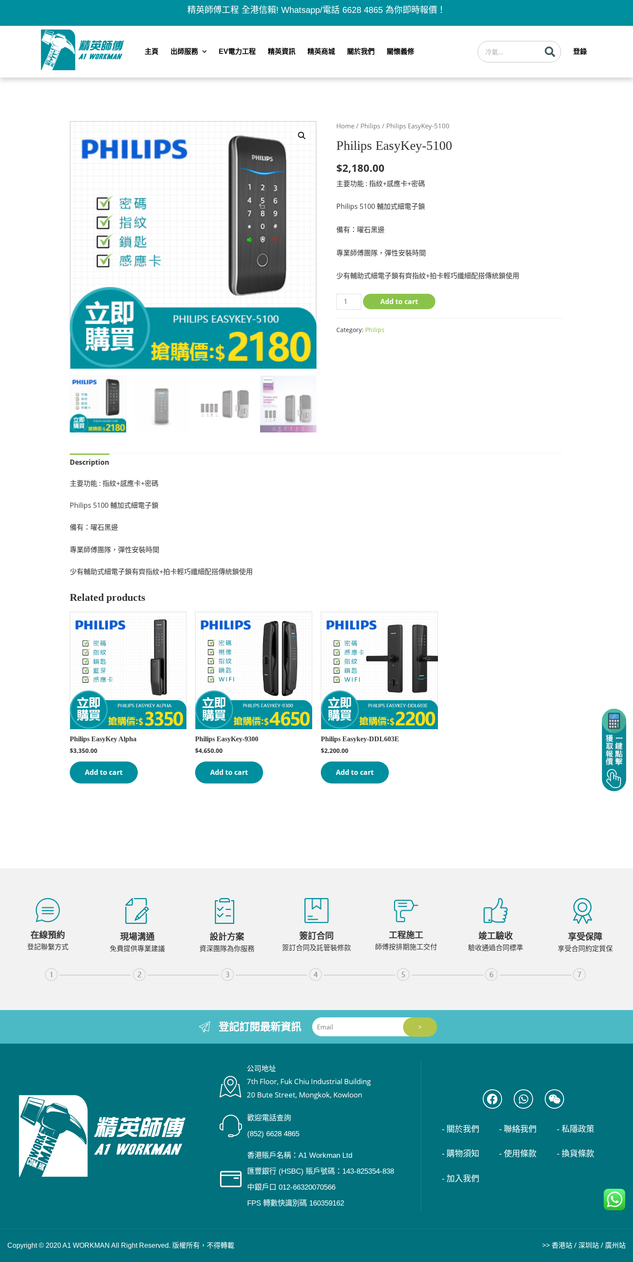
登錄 (580, 51)
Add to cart (399, 301)
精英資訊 (281, 51)
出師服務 (184, 51)
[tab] (89, 463)
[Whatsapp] (523, 1099)
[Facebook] (492, 1099)
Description (89, 462)
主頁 (151, 51)
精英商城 (321, 51)
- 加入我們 (460, 1178)
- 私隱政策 (575, 1129)
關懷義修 (400, 51)
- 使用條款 (518, 1153)
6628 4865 (362, 10)
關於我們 (361, 51)
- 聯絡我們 (518, 1129)
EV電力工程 (237, 51)
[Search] (550, 51)
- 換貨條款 (575, 1153)
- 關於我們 (460, 1129)
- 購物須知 (460, 1153)
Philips (370, 125)
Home (345, 125)
